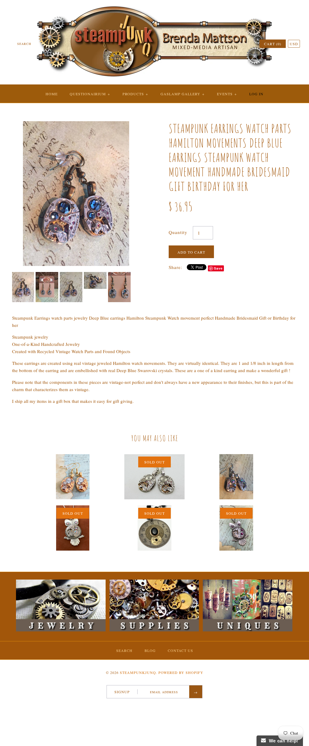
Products (135, 93)
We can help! (282, 740)
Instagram (164, 706)
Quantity (178, 232)
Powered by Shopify (180, 672)
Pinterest (156, 706)
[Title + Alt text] (60, 629)
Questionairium (90, 93)
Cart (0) (272, 43)
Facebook (141, 706)
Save (218, 268)
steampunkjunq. (138, 672)
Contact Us (180, 650)
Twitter (148, 706)
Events (227, 93)
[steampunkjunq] (154, 5)
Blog (150, 650)
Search (124, 650)
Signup (122, 691)
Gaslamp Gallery (183, 93)
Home (52, 93)
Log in (256, 93)
